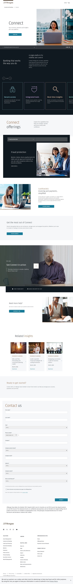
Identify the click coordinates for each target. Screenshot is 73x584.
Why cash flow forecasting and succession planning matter (17, 361)
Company (7, 440)
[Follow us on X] (7, 529)
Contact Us (39, 556)
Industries (22, 555)
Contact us (16, 311)
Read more (14, 369)
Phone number (8, 432)
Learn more (46, 206)
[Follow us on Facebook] (10, 529)
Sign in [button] (15, 34)
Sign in (68, 47)
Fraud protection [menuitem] (13, 139)
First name (7, 410)
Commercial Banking (7, 541)
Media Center (23, 562)
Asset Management (7, 538)
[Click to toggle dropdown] (34, 47)
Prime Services (6, 552)
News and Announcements (25, 564)
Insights (22, 557)
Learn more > (14, 166)
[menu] (21, 139)
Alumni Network (40, 551)
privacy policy (25, 492)
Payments (5, 550)
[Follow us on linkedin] (3, 529)
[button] (70, 580)
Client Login (39, 553)
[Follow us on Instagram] (13, 529)
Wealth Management (7, 559)
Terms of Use (11, 573)
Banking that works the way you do (11, 47)
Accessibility (19, 573)
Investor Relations (24, 559)
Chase (38, 538)
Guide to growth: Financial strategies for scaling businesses (36, 360)
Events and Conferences (25, 550)
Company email (8, 455)
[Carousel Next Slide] (10, 78)
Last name (7, 417)
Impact (21, 552)
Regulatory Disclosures (37, 573)
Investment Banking (7, 545)
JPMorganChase (40, 541)
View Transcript (19, 289)
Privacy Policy (53, 581)
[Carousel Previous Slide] (3, 78)
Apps (21, 548)
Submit (61, 499)
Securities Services (7, 557)
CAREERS (22, 536)
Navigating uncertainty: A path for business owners (54, 360)
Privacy (4, 573)
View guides (14, 233)
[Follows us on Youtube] (16, 529)
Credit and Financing (7, 543)
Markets (5, 548)
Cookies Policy (27, 573)
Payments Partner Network (43, 543)
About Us (22, 546)
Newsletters (22, 566)
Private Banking (6, 554)
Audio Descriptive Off (35, 289)
